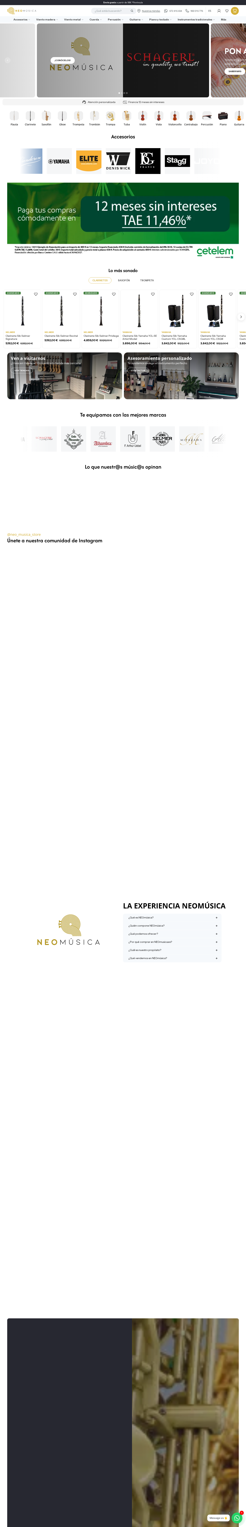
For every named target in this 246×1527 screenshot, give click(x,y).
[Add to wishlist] (36, 294)
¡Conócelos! (63, 60)
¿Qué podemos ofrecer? (143, 933)
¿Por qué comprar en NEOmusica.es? (150, 942)
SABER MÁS (235, 71)
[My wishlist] (227, 11)
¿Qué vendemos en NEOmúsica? (147, 958)
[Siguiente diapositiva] (235, 118)
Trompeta (147, 280)
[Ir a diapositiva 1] (119, 93)
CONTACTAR (138, 370)
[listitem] (222, 20)
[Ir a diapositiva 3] (124, 93)
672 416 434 (175, 10)
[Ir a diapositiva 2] (121, 93)
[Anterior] (7, 60)
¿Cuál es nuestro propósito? (144, 950)
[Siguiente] (238, 60)
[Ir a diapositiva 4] (127, 93)
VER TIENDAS (21, 370)
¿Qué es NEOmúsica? (140, 917)
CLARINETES (100, 280)
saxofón (124, 280)
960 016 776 (197, 10)
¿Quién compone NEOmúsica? (146, 925)
